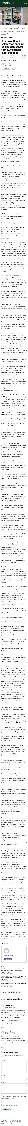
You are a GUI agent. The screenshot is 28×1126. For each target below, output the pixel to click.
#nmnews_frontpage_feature (14, 992)
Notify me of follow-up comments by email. (13, 1102)
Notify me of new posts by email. (10, 1105)
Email (3, 1082)
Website (3, 1089)
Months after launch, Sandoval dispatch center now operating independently (12, 969)
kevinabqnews (10, 64)
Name (3, 1075)
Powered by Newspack (6, 1123)
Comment (3, 1060)
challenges (16, 293)
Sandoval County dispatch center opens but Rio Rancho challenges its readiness (13, 976)
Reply (2, 1027)
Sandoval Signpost (7, 37)
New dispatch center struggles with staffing (13, 983)
